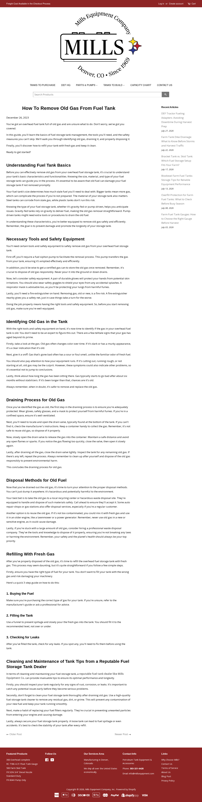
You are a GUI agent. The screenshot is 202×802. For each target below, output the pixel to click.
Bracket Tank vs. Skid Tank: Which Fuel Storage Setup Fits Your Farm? (177, 161)
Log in (161, 3)
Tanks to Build (113, 85)
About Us (166, 772)
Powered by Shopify (126, 789)
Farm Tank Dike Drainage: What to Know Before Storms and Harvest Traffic (178, 141)
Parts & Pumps (86, 85)
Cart (194, 3)
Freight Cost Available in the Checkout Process (28, 3)
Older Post (15, 734)
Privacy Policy (167, 780)
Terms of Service (169, 768)
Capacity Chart (140, 85)
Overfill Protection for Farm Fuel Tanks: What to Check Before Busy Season (177, 199)
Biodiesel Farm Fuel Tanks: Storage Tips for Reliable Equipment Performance (177, 180)
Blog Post (166, 776)
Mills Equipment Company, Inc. (100, 789)
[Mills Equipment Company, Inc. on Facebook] (47, 760)
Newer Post (121, 734)
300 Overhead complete (18, 759)
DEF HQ (65, 85)
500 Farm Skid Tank (16, 768)
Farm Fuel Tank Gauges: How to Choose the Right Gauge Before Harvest (178, 219)
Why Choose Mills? (170, 759)
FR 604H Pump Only (16, 780)
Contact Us (164, 85)
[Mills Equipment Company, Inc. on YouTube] (52, 760)
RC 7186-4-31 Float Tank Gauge (22, 763)
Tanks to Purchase (42, 85)
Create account (176, 3)
